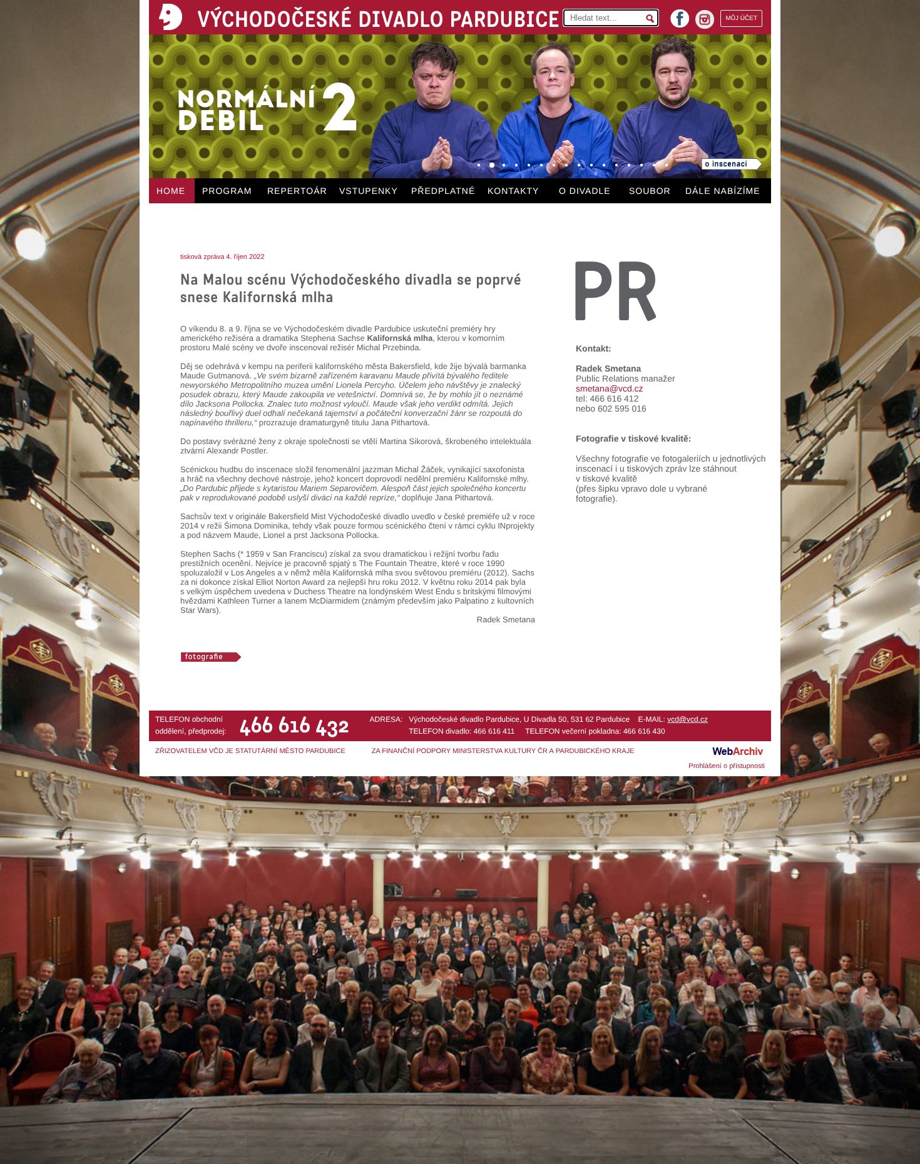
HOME (170, 191)
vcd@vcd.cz (687, 719)
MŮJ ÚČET (741, 18)
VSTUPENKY (368, 191)
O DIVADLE (585, 191)
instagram (704, 19)
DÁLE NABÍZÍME (722, 191)
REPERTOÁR (297, 191)
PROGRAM (227, 191)
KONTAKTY (513, 191)
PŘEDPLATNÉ (443, 191)
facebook (679, 14)
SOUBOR (650, 191)
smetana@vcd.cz (609, 388)
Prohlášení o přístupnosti (726, 766)
